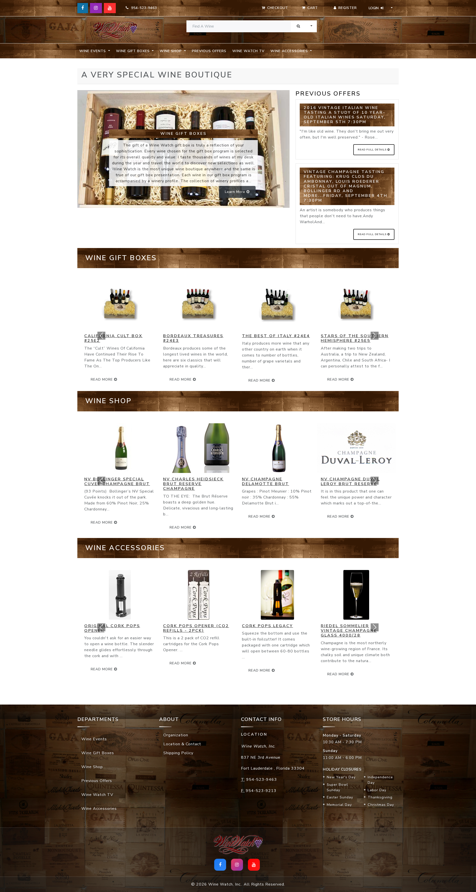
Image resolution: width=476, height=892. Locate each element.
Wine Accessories (99, 808)
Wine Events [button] (93, 51)
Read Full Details (372, 149)
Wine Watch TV (248, 51)
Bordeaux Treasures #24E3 (165, 338)
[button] (101, 335)
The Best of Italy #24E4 (248, 336)
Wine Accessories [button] (289, 51)
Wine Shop (92, 767)
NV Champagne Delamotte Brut (237, 481)
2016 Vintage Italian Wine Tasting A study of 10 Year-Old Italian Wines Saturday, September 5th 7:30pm (345, 115)
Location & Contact (182, 744)
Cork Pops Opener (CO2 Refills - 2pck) (168, 628)
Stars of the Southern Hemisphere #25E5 (326, 338)
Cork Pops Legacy (239, 626)
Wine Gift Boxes (97, 753)
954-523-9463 (143, 7)
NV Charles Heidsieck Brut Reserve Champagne (165, 483)
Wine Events (94, 739)
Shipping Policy (178, 753)
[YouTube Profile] (110, 8)
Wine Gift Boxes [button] (133, 51)
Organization (175, 735)
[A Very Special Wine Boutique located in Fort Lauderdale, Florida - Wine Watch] (115, 29)
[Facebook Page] (82, 8)
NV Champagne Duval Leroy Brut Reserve (322, 481)
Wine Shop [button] (171, 51)
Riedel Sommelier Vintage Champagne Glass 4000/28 (321, 630)
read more (153, 379)
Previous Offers (209, 51)
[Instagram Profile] (96, 8)
